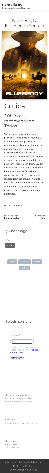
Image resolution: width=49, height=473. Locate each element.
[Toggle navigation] (44, 7)
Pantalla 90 (12, 5)
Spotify (37, 262)
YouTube (24, 268)
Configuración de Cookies (23, 469)
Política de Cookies (23, 466)
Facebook (24, 262)
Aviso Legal (10, 462)
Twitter (12, 262)
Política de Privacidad (30, 462)
